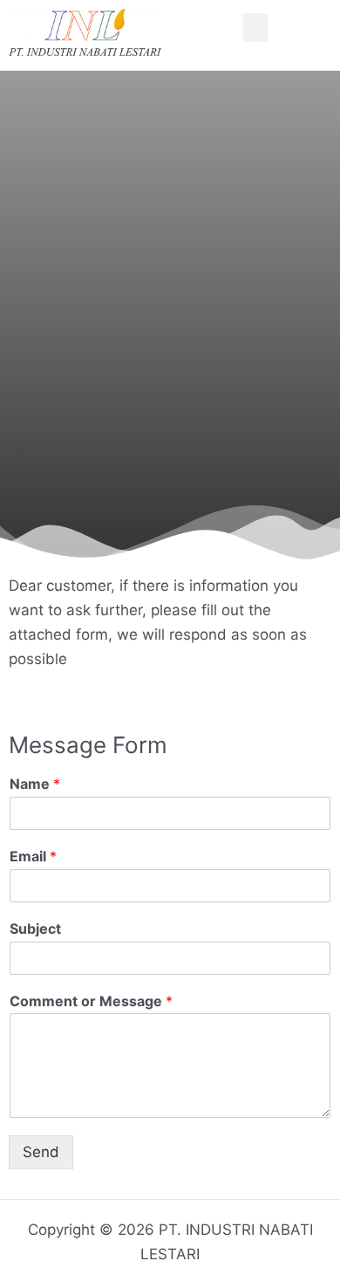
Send (41, 1152)
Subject (35, 928)
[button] (255, 27)
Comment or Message (91, 1001)
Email (33, 856)
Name (35, 783)
